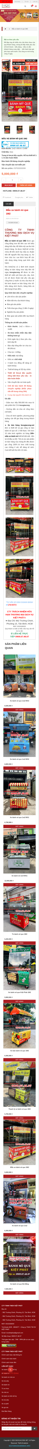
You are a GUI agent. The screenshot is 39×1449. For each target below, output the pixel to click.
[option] (19, 97)
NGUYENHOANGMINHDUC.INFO (19, 1446)
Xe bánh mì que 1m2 (19, 1226)
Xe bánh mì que (13, 222)
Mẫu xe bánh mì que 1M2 (20, 29)
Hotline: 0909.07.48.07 (14, 191)
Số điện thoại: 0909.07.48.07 (11, 1336)
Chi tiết (8, 204)
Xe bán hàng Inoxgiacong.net (21, 425)
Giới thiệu (17, 1)
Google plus (19, 197)
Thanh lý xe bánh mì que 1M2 (20, 1109)
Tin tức (27, 1)
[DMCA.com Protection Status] (9, 1345)
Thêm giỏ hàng (26, 185)
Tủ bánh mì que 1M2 (19, 934)
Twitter (30, 197)
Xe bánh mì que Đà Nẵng (19, 1284)
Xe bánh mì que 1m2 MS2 (19, 759)
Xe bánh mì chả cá (8, 1377)
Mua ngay (9, 185)
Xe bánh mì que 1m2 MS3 (19, 701)
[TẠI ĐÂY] (12, 605)
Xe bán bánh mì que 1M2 (19, 1051)
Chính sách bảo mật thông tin (12, 1355)
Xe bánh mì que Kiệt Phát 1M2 (19, 992)
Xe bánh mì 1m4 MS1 (19, 876)
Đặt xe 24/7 (6, 1)
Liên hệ (35, 1)
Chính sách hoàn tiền (9, 1362)
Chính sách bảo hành (9, 1358)
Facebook (7, 197)
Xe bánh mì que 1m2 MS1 (19, 817)
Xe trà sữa (5, 1381)
